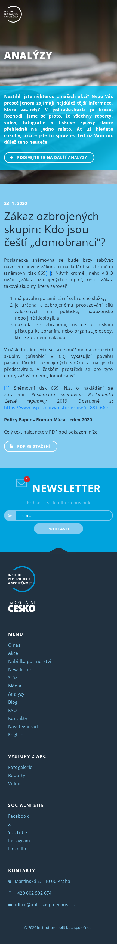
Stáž (12, 678)
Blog (13, 702)
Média (14, 686)
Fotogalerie (20, 767)
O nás (14, 645)
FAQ (12, 710)
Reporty (16, 775)
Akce (13, 653)
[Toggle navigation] (110, 14)
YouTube (17, 832)
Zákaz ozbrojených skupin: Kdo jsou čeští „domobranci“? (54, 229)
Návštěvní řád (23, 727)
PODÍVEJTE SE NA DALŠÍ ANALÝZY (52, 157)
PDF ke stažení (34, 446)
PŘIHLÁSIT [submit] (58, 528)
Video (14, 784)
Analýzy (28, 55)
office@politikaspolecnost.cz (45, 905)
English (16, 735)
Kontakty (17, 718)
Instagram (19, 841)
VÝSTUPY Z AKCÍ (28, 756)
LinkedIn (17, 849)
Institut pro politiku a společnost (65, 927)
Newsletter (20, 670)
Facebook (18, 816)
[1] (48, 273)
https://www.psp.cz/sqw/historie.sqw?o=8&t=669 (56, 408)
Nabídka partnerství (29, 661)
